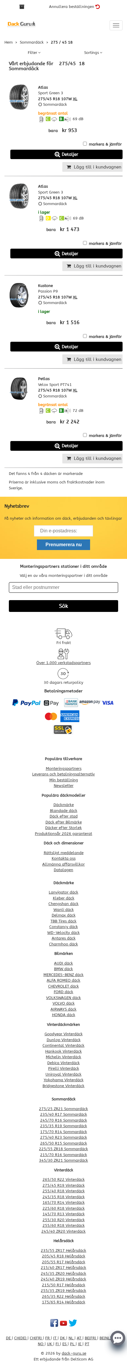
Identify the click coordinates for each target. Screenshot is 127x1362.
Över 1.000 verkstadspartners (63, 663)
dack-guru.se (74, 1353)
